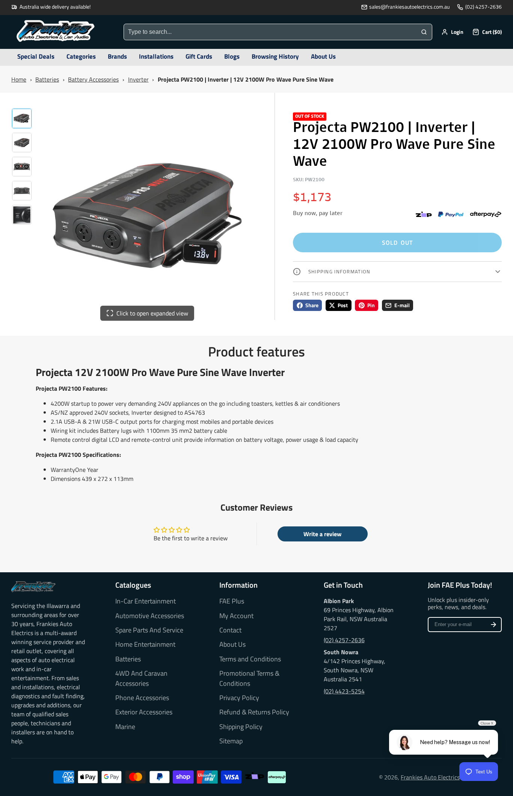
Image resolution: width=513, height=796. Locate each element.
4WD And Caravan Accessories (141, 678)
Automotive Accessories (149, 616)
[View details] (33, 586)
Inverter (138, 79)
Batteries (47, 79)
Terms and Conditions (250, 659)
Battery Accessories (93, 79)
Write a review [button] (322, 533)
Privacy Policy (239, 698)
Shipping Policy (241, 727)
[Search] (424, 32)
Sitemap (231, 741)
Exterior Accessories (143, 712)
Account (452, 32)
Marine (125, 727)
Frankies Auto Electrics (430, 777)
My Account (236, 616)
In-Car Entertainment (145, 601)
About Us (232, 644)
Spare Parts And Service (149, 630)
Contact (230, 630)
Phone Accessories (142, 698)
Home (18, 79)
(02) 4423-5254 (344, 691)
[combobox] (270, 32)
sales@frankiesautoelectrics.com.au (409, 7)
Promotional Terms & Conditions (249, 678)
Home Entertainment (145, 644)
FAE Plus (231, 601)
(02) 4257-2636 (483, 7)
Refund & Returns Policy (254, 712)
